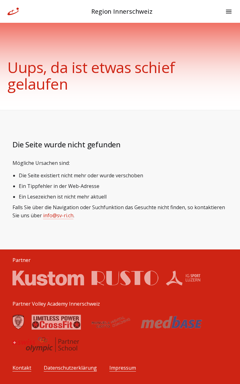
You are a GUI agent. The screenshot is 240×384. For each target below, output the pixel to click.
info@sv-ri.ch (58, 215)
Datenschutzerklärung (70, 368)
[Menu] (228, 11)
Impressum (122, 368)
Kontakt (21, 368)
